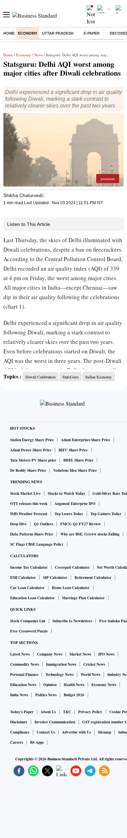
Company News (49, 654)
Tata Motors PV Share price (33, 460)
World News (90, 674)
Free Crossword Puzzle (29, 631)
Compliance (19, 732)
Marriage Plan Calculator (83, 598)
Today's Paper (22, 711)
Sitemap (104, 732)
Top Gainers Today (106, 513)
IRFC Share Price (73, 450)
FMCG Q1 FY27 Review (80, 524)
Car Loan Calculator (27, 587)
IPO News (106, 654)
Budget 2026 (74, 695)
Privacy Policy (90, 711)
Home (9, 33)
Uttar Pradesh (57, 33)
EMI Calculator (23, 577)
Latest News (20, 654)
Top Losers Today (69, 513)
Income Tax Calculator (29, 567)
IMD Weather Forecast (28, 513)
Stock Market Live (25, 493)
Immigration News (61, 664)
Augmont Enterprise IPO (75, 503)
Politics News (46, 695)
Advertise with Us (76, 732)
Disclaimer (18, 722)
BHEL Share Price (78, 460)
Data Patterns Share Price (31, 534)
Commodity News (24, 664)
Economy (27, 33)
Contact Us (46, 732)
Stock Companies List (27, 621)
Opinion (50, 684)
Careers (16, 742)
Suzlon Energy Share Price (32, 439)
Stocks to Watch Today (66, 493)
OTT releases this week (28, 503)
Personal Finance (24, 674)
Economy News (103, 684)
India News (19, 695)
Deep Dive (18, 524)
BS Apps (37, 742)
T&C (67, 711)
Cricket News (94, 664)
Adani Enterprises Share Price (85, 439)
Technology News (59, 674)
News (38, 54)
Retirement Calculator (93, 577)
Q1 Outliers (43, 524)
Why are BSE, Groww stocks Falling (90, 534)
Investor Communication (55, 722)
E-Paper (92, 33)
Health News (74, 684)
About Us (48, 711)
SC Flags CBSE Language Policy (37, 544)
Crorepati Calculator (72, 567)
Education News (23, 684)
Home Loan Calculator (71, 587)
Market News (80, 654)
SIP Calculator (55, 577)
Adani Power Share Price (30, 450)
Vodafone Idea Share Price (75, 470)
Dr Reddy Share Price (28, 470)
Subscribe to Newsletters (72, 621)
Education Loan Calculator (32, 598)
